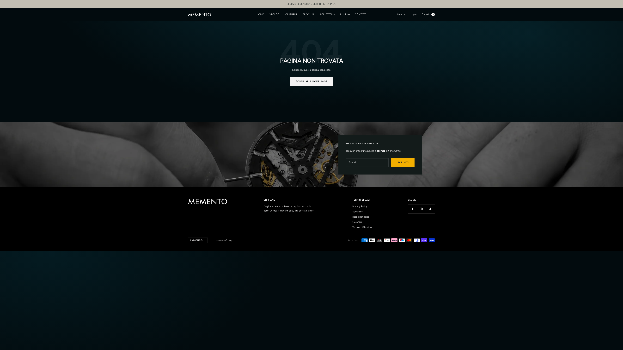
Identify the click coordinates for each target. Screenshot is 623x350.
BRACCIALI (309, 14)
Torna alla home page (311, 81)
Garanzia (357, 222)
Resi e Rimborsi (360, 216)
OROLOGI (274, 14)
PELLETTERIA (327, 14)
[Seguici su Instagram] (421, 208)
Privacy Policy (359, 206)
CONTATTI (360, 14)
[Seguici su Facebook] (412, 208)
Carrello (428, 14)
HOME (260, 14)
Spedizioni (357, 211)
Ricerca (401, 14)
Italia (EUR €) (196, 240)
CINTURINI (291, 14)
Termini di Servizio (362, 227)
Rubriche (345, 14)
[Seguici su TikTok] (430, 208)
